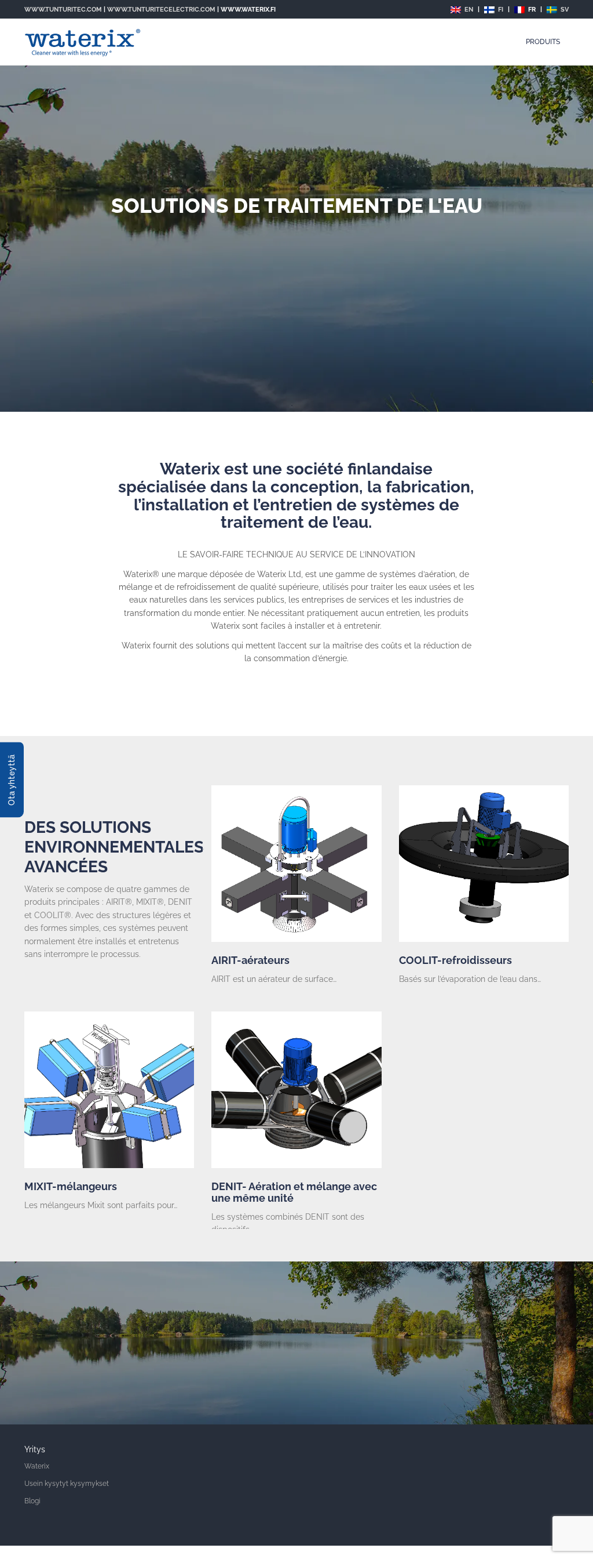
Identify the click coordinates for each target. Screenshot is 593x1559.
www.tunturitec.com (63, 9)
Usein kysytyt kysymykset (66, 1484)
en (468, 9)
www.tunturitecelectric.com (161, 9)
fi (499, 9)
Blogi (32, 1501)
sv (564, 9)
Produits (543, 42)
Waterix (36, 1466)
